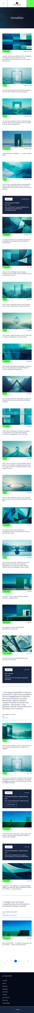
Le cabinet (4, 980)
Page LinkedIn (8, 976)
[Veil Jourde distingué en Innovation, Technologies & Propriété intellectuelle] (17, 852)
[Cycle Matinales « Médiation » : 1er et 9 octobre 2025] (17, 145)
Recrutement (5, 991)
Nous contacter (5, 997)
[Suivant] (4, 963)
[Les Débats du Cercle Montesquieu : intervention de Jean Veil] (17, 619)
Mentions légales (6, 1003)
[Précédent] (1, 961)
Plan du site (5, 1000)
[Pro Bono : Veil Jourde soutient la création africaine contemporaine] (17, 588)
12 (28, 961)
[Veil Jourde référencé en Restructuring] (17, 798)
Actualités (4, 994)
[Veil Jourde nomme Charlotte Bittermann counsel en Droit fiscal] (17, 649)
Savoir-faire (4, 986)
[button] (30, 3)
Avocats (4, 983)
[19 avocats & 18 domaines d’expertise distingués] (17, 674)
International (5, 989)
